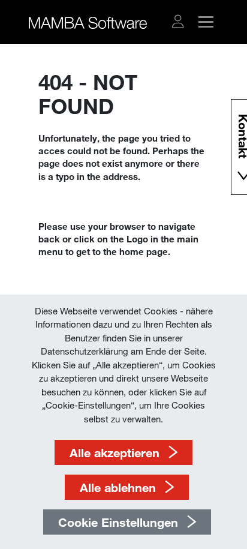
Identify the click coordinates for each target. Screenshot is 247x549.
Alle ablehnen (118, 487)
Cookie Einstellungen (118, 522)
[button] (178, 21)
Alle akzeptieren (114, 452)
